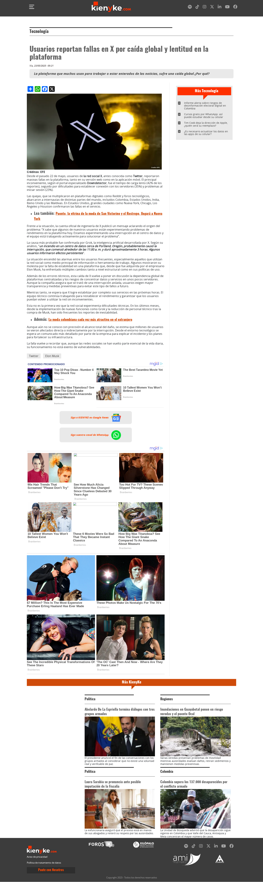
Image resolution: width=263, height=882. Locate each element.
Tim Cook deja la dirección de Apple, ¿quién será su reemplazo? (206, 124)
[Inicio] (111, 7)
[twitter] (212, 7)
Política (90, 699)
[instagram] (204, 7)
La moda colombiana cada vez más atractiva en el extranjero (90, 320)
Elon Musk (52, 356)
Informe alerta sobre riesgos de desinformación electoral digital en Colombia (205, 105)
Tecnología (39, 32)
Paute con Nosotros (51, 870)
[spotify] (190, 7)
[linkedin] (219, 7)
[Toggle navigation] (31, 6)
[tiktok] (197, 7)
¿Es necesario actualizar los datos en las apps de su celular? (206, 133)
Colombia (166, 771)
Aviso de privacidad (37, 856)
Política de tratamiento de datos (44, 862)
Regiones (166, 699)
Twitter (33, 356)
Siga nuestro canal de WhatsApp (90, 435)
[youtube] (227, 7)
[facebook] (235, 7)
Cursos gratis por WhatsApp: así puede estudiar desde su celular (203, 115)
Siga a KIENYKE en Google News (90, 417)
